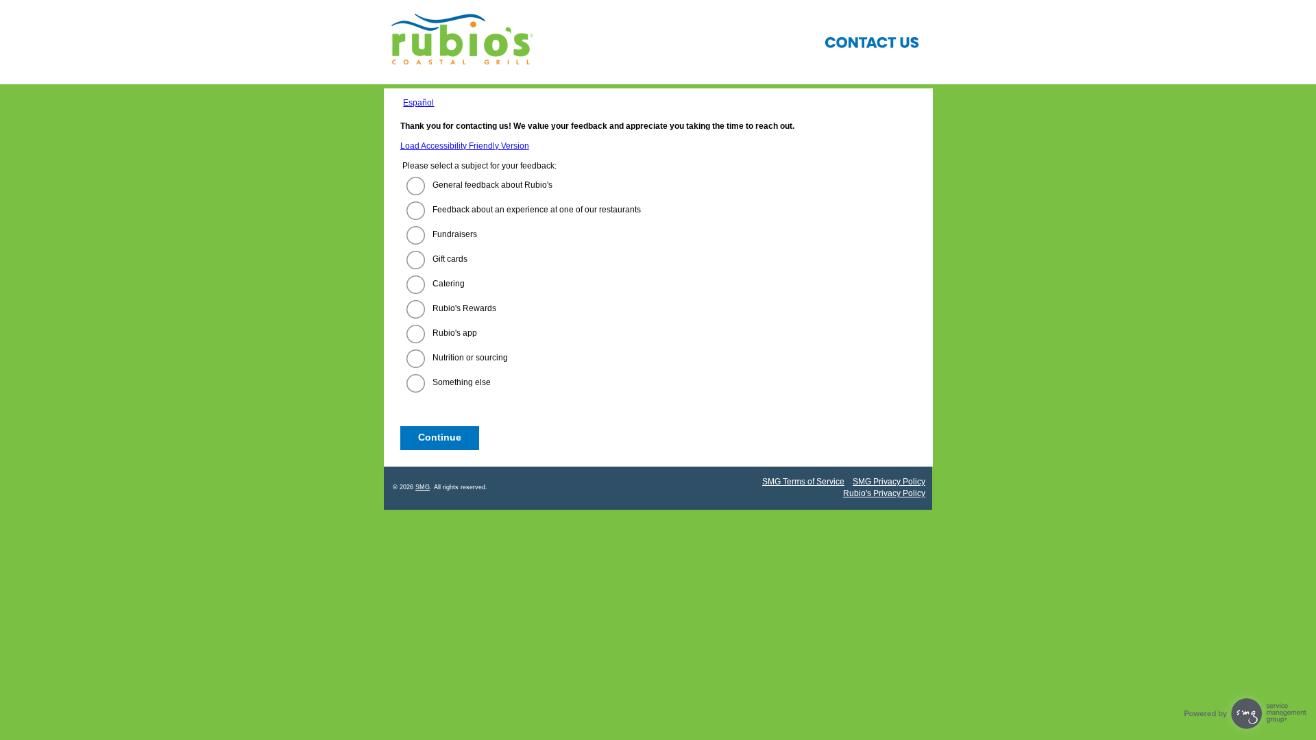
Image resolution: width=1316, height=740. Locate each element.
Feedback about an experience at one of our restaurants (536, 209)
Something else (461, 382)
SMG (422, 487)
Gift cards (449, 259)
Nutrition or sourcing (470, 357)
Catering (448, 283)
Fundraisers (454, 234)
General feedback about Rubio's (492, 185)
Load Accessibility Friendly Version (464, 146)
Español (418, 103)
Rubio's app (454, 333)
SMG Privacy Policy (889, 481)
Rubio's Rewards (464, 308)
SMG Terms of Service (803, 481)
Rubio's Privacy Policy (884, 493)
